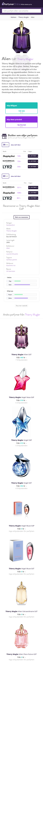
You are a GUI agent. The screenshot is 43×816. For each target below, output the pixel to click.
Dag (10, 281)
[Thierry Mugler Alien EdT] (21, 336)
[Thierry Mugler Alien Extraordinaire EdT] (21, 593)
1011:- (19, 187)
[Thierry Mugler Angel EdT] (21, 465)
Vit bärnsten (10, 271)
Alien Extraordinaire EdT (21, 611)
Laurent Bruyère (12, 254)
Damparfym (10, 225)
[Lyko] (7, 166)
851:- (19, 198)
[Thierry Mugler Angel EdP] (21, 422)
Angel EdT (21, 483)
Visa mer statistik (21, 306)
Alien (8, 248)
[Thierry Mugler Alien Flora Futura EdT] (21, 636)
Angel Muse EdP (21, 526)
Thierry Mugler (23, 17)
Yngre (10, 294)
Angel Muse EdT (21, 568)
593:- (19, 166)
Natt (10, 285)
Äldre (10, 298)
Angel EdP (21, 440)
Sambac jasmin (11, 260)
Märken (13, 17)
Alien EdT (21, 354)
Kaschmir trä (10, 265)
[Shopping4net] (9, 156)
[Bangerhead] (9, 161)
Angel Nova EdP (21, 397)
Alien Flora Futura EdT (21, 654)
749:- (19, 156)
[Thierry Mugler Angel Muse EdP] (21, 507)
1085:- (19, 193)
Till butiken (32, 156)
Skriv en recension (21, 217)
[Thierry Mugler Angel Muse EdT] (21, 550)
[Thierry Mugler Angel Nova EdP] (21, 379)
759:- (19, 161)
